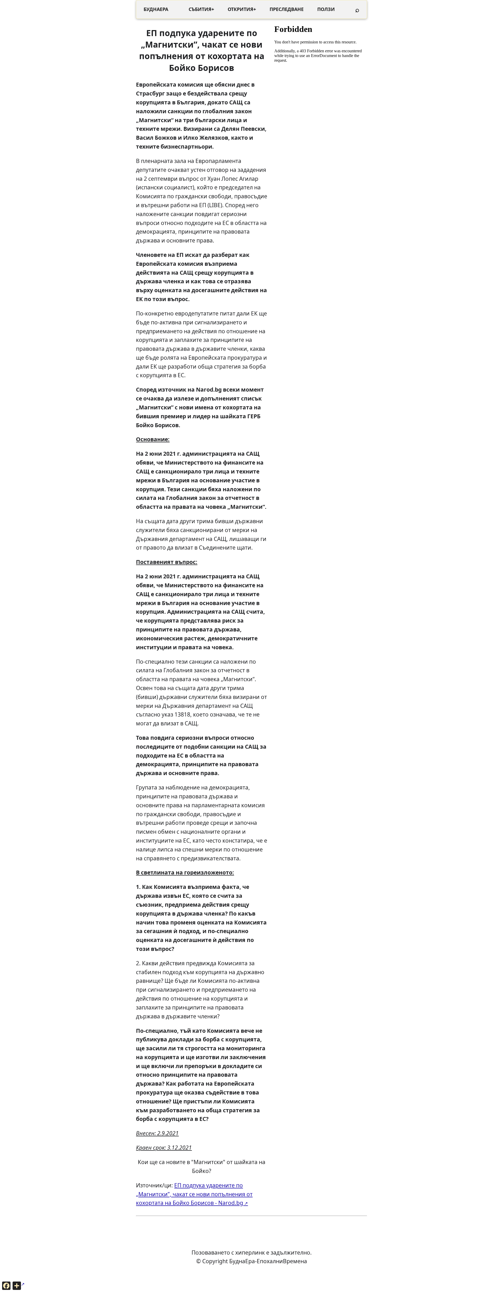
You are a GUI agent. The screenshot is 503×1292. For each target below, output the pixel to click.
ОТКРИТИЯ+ (242, 9)
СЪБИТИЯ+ (201, 9)
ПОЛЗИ (326, 9)
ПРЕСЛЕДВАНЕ (287, 9)
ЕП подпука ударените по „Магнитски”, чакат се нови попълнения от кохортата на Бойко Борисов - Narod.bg (194, 1194)
